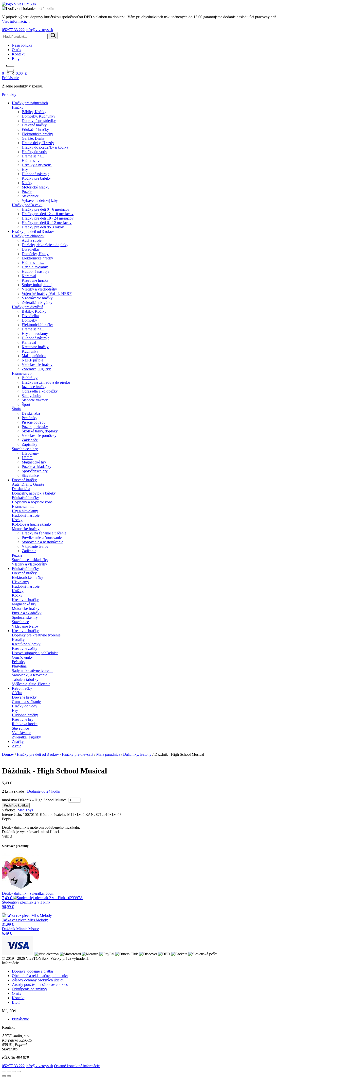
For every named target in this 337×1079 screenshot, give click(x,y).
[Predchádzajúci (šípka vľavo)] (4, 1076)
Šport (26, 404)
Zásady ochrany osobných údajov (38, 980)
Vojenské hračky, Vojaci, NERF (47, 293)
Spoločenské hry (35, 471)
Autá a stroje (31, 240)
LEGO (27, 458)
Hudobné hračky (25, 715)
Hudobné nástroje (35, 174)
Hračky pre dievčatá (27, 307)
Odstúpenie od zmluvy (29, 989)
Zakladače (30, 440)
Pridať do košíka (16, 805)
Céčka (17, 693)
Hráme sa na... (33, 156)
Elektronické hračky (37, 134)
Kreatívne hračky (35, 280)
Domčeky (29, 320)
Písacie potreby (33, 422)
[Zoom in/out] (4, 1071)
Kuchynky (30, 351)
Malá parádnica (34, 356)
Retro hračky (22, 688)
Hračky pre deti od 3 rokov (33, 231)
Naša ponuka (22, 45)
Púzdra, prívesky (35, 427)
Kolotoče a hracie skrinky (32, 524)
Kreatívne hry (22, 719)
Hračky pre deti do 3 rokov (43, 227)
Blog (15, 58)
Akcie (16, 746)
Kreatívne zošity (24, 648)
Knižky (17, 591)
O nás (16, 50)
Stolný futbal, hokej (37, 285)
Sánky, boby (31, 396)
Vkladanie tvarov (35, 546)
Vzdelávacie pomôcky (39, 435)
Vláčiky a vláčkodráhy (39, 289)
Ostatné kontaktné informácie (77, 1066)
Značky (18, 741)
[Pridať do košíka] (4, 912)
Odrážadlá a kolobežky (40, 391)
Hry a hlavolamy (35, 267)
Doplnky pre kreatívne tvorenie (36, 635)
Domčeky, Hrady (35, 254)
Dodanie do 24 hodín (43, 791)
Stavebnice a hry (25, 449)
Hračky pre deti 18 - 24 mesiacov (48, 218)
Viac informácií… (16, 21)
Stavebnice (30, 196)
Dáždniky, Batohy (137, 754)
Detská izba (31, 413)
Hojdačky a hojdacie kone (32, 502)
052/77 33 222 (13, 30)
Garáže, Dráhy (33, 138)
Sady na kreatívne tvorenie (32, 670)
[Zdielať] (14, 1071)
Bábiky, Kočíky (34, 112)
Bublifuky (29, 378)
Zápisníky (29, 444)
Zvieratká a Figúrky (37, 302)
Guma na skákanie (26, 702)
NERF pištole (32, 360)
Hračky (17, 107)
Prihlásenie (10, 78)
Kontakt (18, 54)
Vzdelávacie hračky (37, 298)
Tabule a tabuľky (25, 679)
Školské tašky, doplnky (40, 431)
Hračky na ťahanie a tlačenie (44, 533)
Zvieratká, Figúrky (36, 369)
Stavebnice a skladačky (30, 560)
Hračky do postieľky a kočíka (45, 147)
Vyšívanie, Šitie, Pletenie (31, 684)
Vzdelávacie (21, 733)
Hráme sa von (32, 160)
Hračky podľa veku (27, 205)
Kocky (27, 183)
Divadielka (30, 249)
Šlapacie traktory (35, 400)
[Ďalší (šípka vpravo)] (9, 1076)
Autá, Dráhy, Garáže (28, 484)
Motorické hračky (35, 187)
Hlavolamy (30, 453)
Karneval (29, 276)
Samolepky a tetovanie (29, 675)
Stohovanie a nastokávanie (42, 542)
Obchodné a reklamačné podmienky (40, 976)
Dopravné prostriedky (39, 121)
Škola (16, 409)
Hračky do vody (34, 152)
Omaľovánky (22, 657)
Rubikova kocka (24, 724)
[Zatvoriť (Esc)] (19, 1071)
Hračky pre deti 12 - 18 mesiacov (48, 214)
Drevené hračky (34, 125)
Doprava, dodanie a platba (32, 971)
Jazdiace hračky (34, 387)
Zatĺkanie (29, 551)
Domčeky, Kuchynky (38, 116)
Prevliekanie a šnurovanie (42, 537)
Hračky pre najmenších (30, 103)
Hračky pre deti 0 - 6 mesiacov (46, 209)
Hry (25, 169)
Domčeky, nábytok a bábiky (34, 493)
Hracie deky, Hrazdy (38, 143)
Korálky (18, 639)
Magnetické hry (34, 462)
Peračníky (29, 418)
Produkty (9, 94)
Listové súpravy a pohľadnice (35, 653)
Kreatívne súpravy (26, 644)
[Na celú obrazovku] (9, 1071)
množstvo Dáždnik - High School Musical (35, 800)
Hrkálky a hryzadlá (37, 165)
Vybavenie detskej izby (40, 200)
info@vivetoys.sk (39, 30)
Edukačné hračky (35, 129)
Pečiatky (18, 662)
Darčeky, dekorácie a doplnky (45, 245)
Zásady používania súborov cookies (40, 984)
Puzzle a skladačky (36, 466)
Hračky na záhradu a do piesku (46, 382)
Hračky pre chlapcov (28, 236)
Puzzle (27, 191)
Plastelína (19, 666)
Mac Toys (25, 810)
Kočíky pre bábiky (36, 178)
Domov (8, 754)
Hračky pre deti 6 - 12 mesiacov (47, 223)
